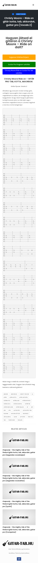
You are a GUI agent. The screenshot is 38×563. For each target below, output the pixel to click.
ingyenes (25, 413)
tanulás (20, 420)
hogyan (6, 413)
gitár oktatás (23, 397)
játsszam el (7, 416)
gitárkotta (7, 400)
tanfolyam (11, 420)
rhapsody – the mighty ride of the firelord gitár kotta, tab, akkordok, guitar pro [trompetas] (19, 529)
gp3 (32, 407)
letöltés (22, 416)
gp (27, 407)
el (32, 394)
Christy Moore (20, 14)
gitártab (27, 404)
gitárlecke (16, 400)
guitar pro (17, 410)
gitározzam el (17, 404)
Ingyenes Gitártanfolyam (19, 57)
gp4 (5, 410)
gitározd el (7, 404)
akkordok (14, 394)
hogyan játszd (15, 413)
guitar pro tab (27, 410)
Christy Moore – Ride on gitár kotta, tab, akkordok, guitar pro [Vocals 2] (19, 21)
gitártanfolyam (8, 407)
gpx (9, 410)
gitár (5, 397)
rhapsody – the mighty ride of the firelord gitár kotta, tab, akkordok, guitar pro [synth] (19, 503)
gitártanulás (20, 407)
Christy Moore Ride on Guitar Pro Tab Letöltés (19, 71)
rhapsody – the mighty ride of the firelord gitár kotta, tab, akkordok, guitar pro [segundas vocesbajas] (19, 452)
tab (5, 420)
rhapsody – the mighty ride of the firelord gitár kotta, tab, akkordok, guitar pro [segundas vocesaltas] (19, 478)
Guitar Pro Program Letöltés (19, 64)
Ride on (30, 416)
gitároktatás (26, 400)
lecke (15, 416)
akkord (6, 394)
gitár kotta (13, 397)
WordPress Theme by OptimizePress (19, 553)
